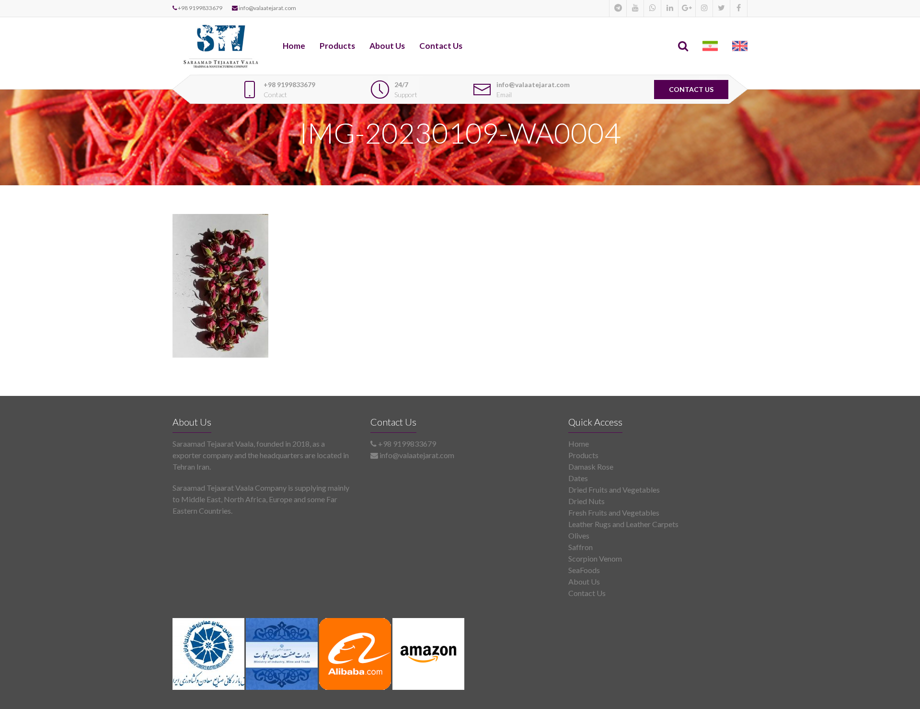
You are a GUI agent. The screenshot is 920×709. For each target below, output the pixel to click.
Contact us (691, 89)
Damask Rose (590, 466)
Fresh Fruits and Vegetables (613, 512)
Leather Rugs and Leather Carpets (623, 524)
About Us (387, 46)
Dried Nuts (586, 501)
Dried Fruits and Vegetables (614, 489)
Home (294, 46)
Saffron (580, 546)
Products (337, 46)
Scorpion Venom (595, 558)
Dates (578, 478)
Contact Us (440, 46)
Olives (578, 535)
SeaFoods (584, 569)
